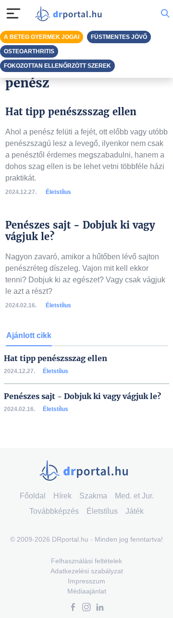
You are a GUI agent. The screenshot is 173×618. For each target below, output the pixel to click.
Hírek (62, 496)
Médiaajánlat (86, 591)
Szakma (93, 496)
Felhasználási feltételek (86, 561)
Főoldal (33, 496)
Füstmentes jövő (119, 37)
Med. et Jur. (134, 496)
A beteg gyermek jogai (41, 37)
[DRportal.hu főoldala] (71, 14)
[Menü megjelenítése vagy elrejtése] (13, 13)
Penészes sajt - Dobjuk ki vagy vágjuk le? (82, 396)
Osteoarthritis (29, 51)
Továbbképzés (54, 511)
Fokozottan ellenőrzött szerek (57, 65)
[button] (73, 608)
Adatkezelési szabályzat (86, 571)
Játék (134, 511)
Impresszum (86, 581)
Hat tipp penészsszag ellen (55, 358)
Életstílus (58, 192)
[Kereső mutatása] (165, 13)
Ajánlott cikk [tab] (28, 335)
